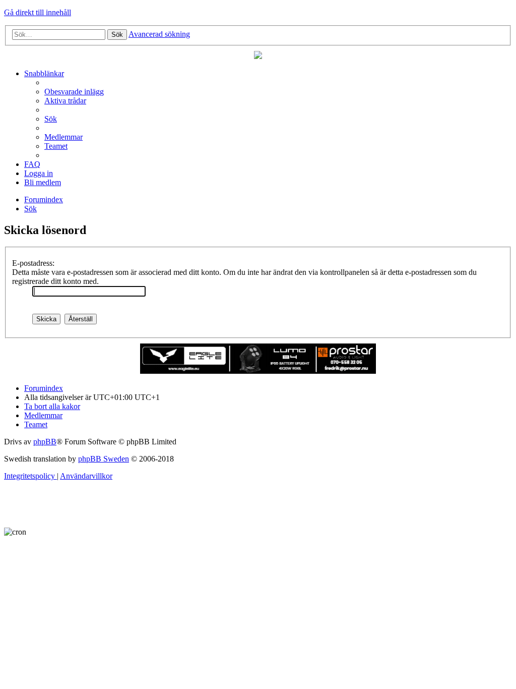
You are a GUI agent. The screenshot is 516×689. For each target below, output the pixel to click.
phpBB (44, 441)
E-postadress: (33, 263)
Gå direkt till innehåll (37, 12)
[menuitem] (74, 91)
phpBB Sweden (103, 458)
